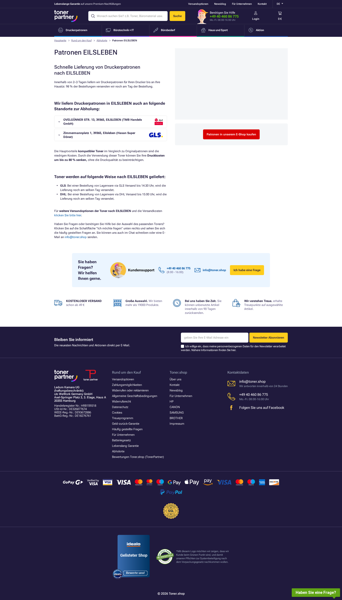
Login (255, 18)
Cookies (117, 412)
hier (233, 350)
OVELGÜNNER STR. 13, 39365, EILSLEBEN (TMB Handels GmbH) (102, 121)
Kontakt (262, 3)
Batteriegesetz (121, 440)
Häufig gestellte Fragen (127, 429)
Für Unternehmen (242, 3)
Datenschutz (120, 407)
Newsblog (220, 3)
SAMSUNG (177, 412)
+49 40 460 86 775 (224, 16)
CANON (175, 407)
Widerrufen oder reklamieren (130, 390)
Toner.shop (178, 372)
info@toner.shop (76, 237)
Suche (177, 16)
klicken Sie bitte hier (67, 215)
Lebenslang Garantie (125, 446)
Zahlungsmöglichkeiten (127, 385)
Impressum (177, 423)
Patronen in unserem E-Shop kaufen (231, 134)
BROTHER (176, 418)
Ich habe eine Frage (247, 270)
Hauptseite (60, 40)
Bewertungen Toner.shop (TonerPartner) (138, 457)
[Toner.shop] (66, 16)
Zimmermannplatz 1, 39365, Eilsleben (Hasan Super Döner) (99, 135)
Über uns (175, 379)
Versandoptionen (198, 3)
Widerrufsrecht (121, 401)
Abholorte (102, 40)
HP (172, 401)
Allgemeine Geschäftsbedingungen (134, 396)
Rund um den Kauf (81, 40)
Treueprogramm (122, 418)
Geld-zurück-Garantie (125, 423)
